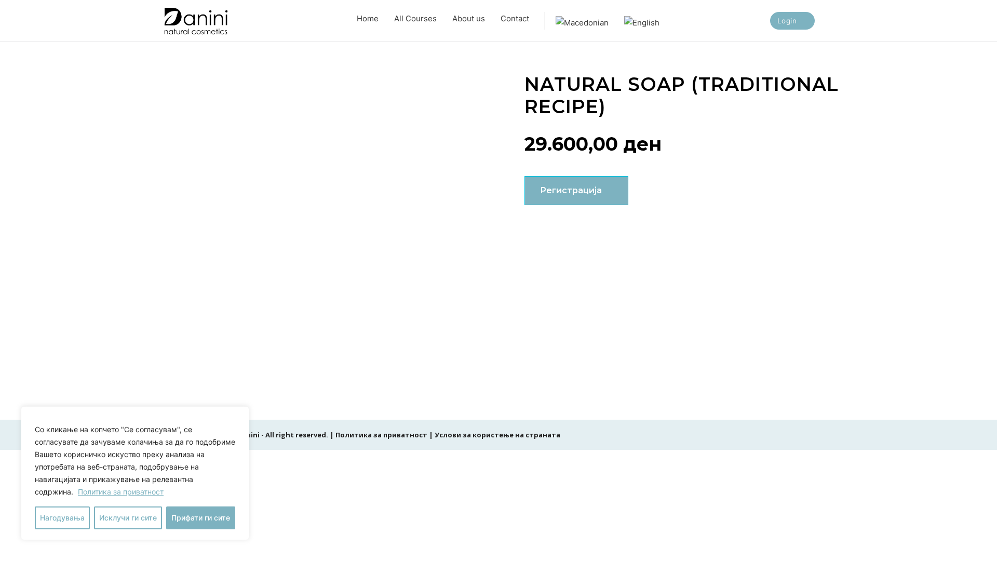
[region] (135, 473)
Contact (515, 18)
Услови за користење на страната (497, 434)
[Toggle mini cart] (830, 21)
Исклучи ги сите (128, 517)
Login (787, 21)
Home (368, 18)
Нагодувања (62, 517)
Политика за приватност (121, 491)
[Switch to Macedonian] (582, 21)
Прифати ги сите (200, 517)
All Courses (415, 18)
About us (468, 18)
